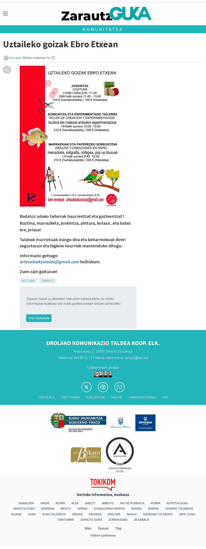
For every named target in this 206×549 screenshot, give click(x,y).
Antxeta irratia (132, 503)
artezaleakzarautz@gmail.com (49, 261)
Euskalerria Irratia (109, 508)
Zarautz (47, 280)
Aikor (44, 503)
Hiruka (77, 514)
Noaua (132, 514)
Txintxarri (65, 519)
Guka (32, 514)
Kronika (95, 514)
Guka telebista (54, 514)
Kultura (28, 280)
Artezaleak (15, 57)
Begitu (66, 508)
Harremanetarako (142, 397)
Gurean (103, 528)
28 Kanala (141, 519)
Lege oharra (70, 397)
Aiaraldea (26, 503)
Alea (74, 503)
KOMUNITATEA (103, 29)
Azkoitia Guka (24, 508)
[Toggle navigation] (5, 13)
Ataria (155, 503)
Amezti (90, 503)
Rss (165, 397)
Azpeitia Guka (177, 503)
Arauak (116, 397)
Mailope (114, 514)
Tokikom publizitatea (103, 535)
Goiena (153, 508)
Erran (82, 508)
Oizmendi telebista (158, 514)
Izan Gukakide (39, 318)
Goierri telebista (179, 508)
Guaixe (16, 514)
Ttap (118, 528)
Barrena (47, 508)
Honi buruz (46, 397)
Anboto (108, 503)
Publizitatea (95, 397)
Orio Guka (187, 514)
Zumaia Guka (118, 519)
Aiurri (60, 503)
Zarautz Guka (91, 519)
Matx (88, 528)
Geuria (136, 508)
